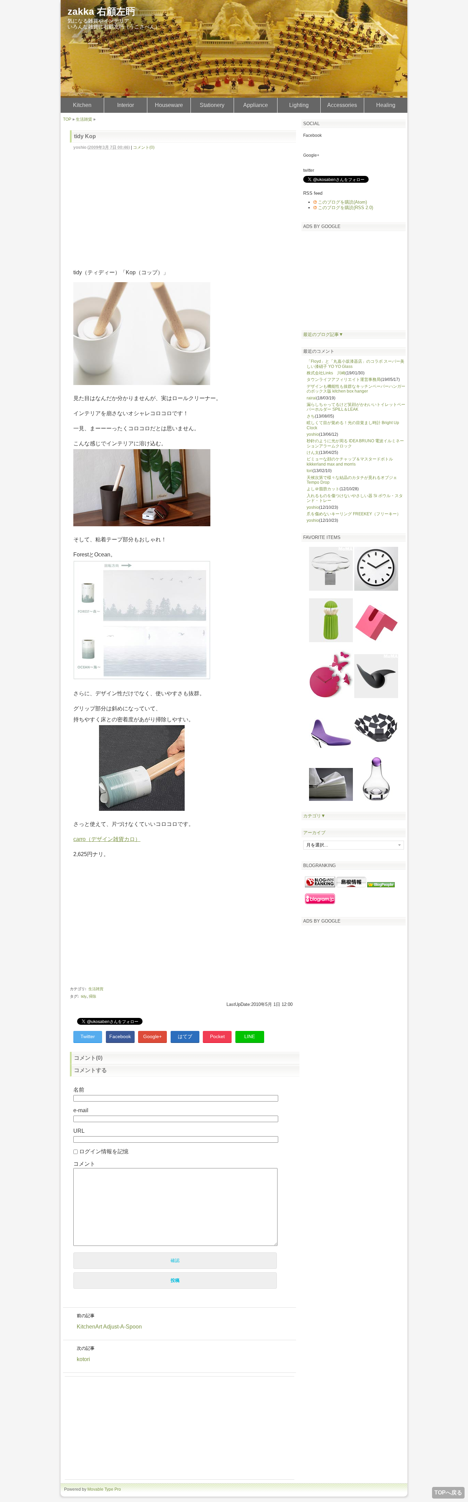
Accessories (342, 105)
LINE (249, 1036)
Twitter (88, 1036)
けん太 (313, 452)
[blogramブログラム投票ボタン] (320, 902)
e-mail (80, 1110)
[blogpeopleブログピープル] (381, 886)
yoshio (313, 434)
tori (309, 470)
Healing (385, 105)
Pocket (217, 1036)
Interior (125, 105)
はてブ (185, 1036)
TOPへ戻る (448, 1492)
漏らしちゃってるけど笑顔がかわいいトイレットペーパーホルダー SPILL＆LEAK (356, 407)
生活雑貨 (84, 119)
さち (311, 416)
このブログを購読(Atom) (342, 202)
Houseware (169, 105)
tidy (84, 996)
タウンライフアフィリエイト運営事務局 (344, 379)
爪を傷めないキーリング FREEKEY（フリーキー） (354, 514)
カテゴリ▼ (314, 815)
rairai (311, 398)
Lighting (299, 105)
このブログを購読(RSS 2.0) (345, 207)
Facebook (120, 1036)
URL (79, 1131)
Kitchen (82, 105)
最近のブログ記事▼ (323, 334)
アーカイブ (314, 832)
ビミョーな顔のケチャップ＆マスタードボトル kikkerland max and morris (350, 461)
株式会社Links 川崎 (326, 373)
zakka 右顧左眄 (101, 11)
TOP (67, 119)
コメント (84, 1164)
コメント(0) (144, 147)
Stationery (212, 105)
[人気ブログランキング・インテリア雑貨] (320, 886)
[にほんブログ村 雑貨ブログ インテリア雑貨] (351, 886)
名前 (78, 1090)
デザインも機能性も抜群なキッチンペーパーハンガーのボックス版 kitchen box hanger (356, 389)
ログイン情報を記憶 (103, 1151)
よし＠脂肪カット (323, 488)
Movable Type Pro (104, 1489)
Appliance (255, 105)
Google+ (152, 1036)
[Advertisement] (186, 205)
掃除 (92, 996)
